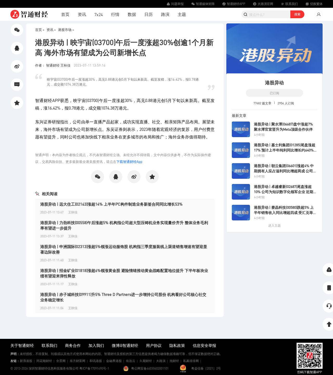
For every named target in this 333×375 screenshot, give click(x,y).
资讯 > (51, 29)
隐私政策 (177, 345)
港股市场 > (66, 29)
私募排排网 (191, 361)
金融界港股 (114, 361)
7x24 (98, 14)
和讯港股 (95, 361)
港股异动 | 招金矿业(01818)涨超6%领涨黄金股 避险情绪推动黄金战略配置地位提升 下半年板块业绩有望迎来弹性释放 (124, 273)
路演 (165, 14)
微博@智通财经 (125, 345)
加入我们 (96, 345)
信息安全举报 (204, 345)
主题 (182, 14)
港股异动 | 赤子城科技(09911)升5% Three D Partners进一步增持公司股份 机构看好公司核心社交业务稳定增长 (123, 297)
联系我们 (49, 345)
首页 (65, 14)
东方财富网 (77, 361)
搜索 (297, 14)
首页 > (39, 29)
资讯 (82, 14)
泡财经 (174, 361)
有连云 (130, 361)
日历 (148, 14)
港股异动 (274, 82)
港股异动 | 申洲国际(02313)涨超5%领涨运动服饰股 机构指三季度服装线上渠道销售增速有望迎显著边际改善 (123, 249)
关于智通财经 (22, 345)
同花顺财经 (44, 361)
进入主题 (274, 225)
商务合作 (73, 345)
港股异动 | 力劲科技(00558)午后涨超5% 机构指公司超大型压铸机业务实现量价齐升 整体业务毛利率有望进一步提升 (124, 225)
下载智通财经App (129, 161)
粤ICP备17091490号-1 (94, 368)
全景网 (61, 361)
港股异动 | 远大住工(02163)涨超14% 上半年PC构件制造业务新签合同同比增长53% (111, 204)
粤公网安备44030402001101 (150, 368)
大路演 (160, 361)
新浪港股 (26, 361)
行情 (115, 14)
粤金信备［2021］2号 (206, 368)
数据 (132, 14)
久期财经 (145, 361)
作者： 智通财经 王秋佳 (53, 65)
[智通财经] (29, 14)
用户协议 (154, 345)
